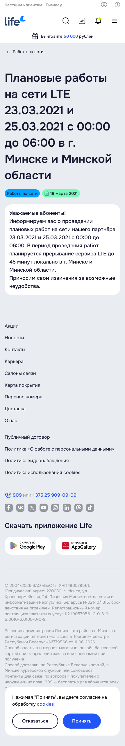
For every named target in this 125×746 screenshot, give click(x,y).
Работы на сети (28, 51)
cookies (45, 704)
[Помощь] (117, 5)
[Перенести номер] (82, 21)
